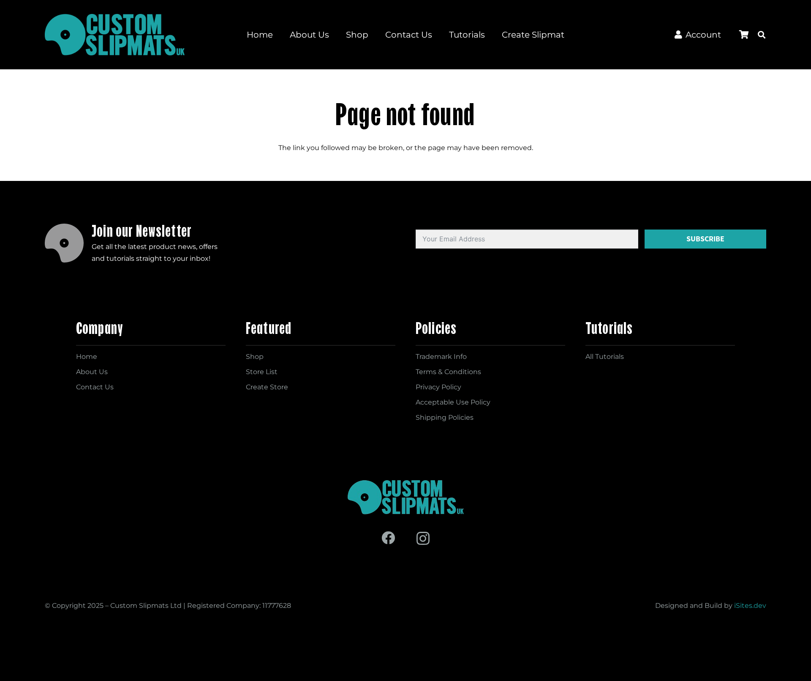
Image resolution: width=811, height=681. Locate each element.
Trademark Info (441, 357)
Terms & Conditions (448, 372)
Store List (262, 372)
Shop (255, 357)
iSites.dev (750, 606)
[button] (761, 34)
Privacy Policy (438, 387)
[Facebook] (388, 537)
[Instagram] (423, 538)
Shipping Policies (445, 417)
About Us (92, 372)
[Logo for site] (115, 34)
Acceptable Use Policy (453, 402)
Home (86, 357)
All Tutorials (604, 357)
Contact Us (95, 387)
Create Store (267, 387)
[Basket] (744, 34)
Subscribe (705, 239)
